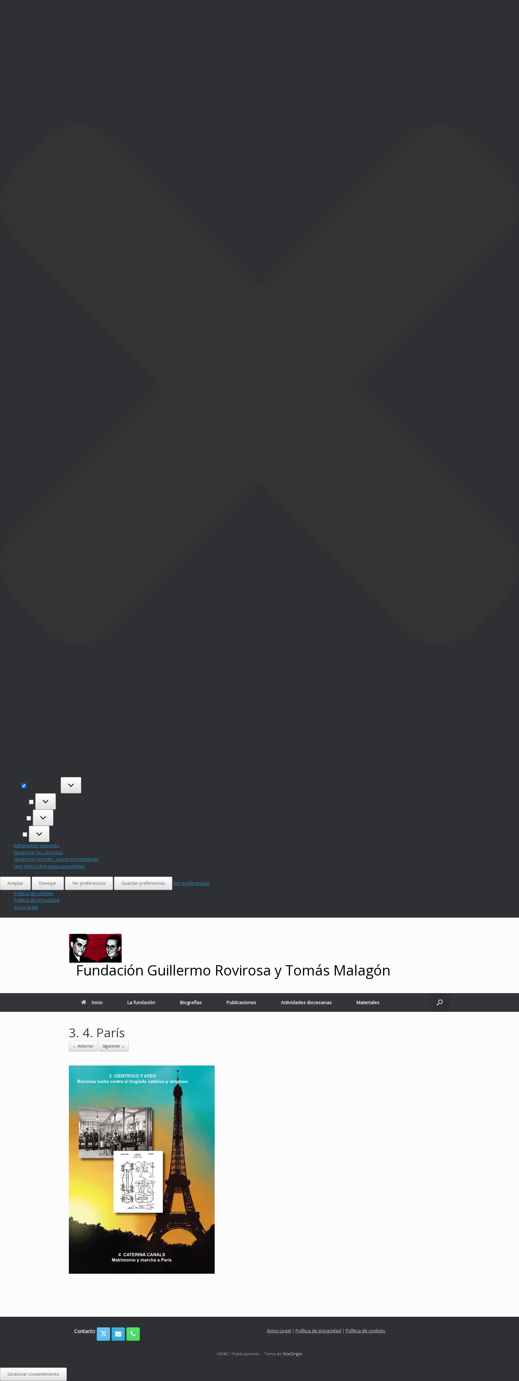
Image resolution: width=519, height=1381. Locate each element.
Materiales (368, 1002)
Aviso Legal (26, 907)
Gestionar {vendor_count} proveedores (56, 859)
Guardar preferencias (143, 883)
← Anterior (83, 1046)
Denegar (47, 883)
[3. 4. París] (142, 1271)
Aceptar (15, 883)
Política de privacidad (36, 900)
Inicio (97, 1002)
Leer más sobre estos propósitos (49, 866)
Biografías (191, 1002)
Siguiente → (113, 1046)
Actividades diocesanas (306, 1002)
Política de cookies (33, 893)
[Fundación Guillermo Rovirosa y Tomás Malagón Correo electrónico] (118, 1334)
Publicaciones (241, 1002)
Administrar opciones (36, 845)
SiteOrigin (292, 1353)
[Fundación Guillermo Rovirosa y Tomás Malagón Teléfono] (133, 1334)
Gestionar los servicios (38, 852)
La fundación (141, 1002)
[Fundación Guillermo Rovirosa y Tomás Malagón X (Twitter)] (103, 1334)
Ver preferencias (89, 883)
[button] (259, 385)
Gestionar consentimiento (33, 1374)
